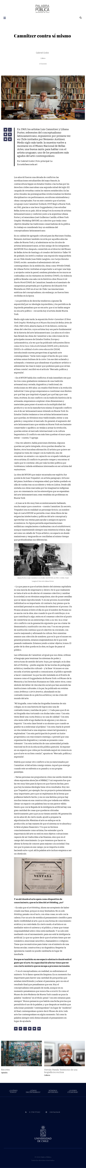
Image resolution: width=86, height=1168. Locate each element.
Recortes (5, 1069)
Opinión (4, 1073)
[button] (5, 130)
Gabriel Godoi (42, 53)
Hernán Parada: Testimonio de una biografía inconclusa (60, 1071)
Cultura (47, 1075)
